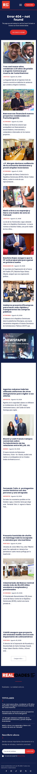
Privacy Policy (21, 756)
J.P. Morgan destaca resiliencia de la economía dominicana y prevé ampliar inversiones (18, 165)
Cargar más (18, 658)
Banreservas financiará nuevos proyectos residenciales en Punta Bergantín (18, 115)
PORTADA (6, 543)
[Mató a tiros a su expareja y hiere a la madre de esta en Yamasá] (18, 196)
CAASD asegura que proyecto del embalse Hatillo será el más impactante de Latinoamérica (18, 634)
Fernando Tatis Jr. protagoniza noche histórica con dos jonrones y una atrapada (18, 490)
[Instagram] (11, 771)
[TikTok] (16, 771)
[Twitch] (21, 771)
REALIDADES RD (8, 266)
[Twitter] (26, 771)
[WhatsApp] (31, 771)
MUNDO (5, 449)
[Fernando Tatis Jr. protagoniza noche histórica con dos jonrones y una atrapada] (18, 474)
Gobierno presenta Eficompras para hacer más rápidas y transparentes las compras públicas (18, 308)
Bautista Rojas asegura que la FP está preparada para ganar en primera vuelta (18, 260)
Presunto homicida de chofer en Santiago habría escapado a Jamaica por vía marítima (17, 537)
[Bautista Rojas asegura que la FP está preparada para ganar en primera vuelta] (18, 244)
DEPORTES (6, 399)
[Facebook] (6, 771)
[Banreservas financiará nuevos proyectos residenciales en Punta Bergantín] (18, 99)
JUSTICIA (6, 77)
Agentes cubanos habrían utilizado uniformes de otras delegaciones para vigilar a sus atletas (18, 392)
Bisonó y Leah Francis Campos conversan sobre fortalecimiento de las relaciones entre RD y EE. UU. (17, 442)
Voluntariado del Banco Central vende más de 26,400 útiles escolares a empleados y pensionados (18, 586)
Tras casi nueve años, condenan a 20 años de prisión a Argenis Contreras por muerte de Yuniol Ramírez (18, 69)
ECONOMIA (7, 121)
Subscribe (30, 751)
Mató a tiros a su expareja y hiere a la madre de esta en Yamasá (16, 212)
